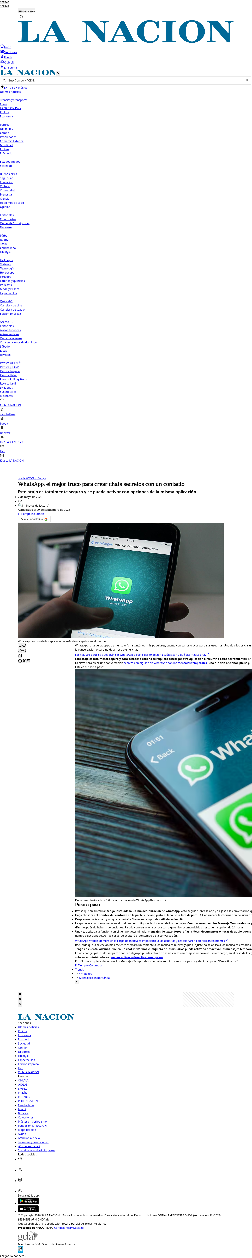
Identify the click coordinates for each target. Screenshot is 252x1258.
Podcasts (6, 285)
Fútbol (4, 235)
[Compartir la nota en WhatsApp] (24, 651)
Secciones (10, 52)
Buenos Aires (8, 174)
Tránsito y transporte (13, 100)
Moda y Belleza (9, 289)
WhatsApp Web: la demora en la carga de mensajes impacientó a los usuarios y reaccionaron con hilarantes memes (150, 941)
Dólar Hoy (6, 129)
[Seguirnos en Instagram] (20, 1181)
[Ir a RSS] (20, 1191)
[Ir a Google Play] (28, 1203)
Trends (79, 969)
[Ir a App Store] (28, 1211)
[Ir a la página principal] (126, 42)
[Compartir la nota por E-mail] (28, 661)
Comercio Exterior (11, 141)
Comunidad (7, 190)
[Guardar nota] (20, 645)
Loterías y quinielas (12, 281)
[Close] (20, 994)
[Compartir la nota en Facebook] (20, 661)
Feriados (5, 277)
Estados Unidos (10, 161)
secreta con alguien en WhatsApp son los (165, 663)
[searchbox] (124, 80)
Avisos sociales (9, 334)
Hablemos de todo (12, 203)
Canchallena (8, 248)
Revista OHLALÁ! (10, 363)
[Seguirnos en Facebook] (20, 1159)
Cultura (5, 186)
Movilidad (6, 145)
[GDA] (28, 1240)
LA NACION (26, 478)
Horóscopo (7, 272)
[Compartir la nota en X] (24, 661)
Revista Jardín (8, 383)
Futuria (4, 125)
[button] (126, 266)
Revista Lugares (10, 371)
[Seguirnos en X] (20, 1170)
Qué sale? (6, 301)
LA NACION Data (10, 108)
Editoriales (7, 215)
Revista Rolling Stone (13, 379)
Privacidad (77, 1228)
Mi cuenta (10, 68)
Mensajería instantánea (94, 978)
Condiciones (62, 1228)
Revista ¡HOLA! (9, 367)
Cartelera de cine (11, 305)
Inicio (7, 47)
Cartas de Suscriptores (14, 223)
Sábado (5, 346)
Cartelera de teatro (12, 309)
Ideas (3, 351)
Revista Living (8, 375)
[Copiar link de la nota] (20, 656)
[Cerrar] (58, 73)
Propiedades (8, 137)
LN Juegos (6, 260)
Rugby (4, 240)
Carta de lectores (11, 338)
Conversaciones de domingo (18, 342)
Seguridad (6, 178)
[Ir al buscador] (21, 16)
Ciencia (4, 198)
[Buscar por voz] (247, 80)
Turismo (5, 264)
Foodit (8, 57)
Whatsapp (85, 974)
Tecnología (7, 268)
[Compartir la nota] (20, 651)
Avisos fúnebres (10, 330)
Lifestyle (40, 478)
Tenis (3, 244)
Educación (6, 182)
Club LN (9, 62)
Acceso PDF (7, 322)
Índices (4, 149)
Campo (4, 133)
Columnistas (8, 219)
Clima (3, 104)
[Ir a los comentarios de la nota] (24, 645)
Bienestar (6, 194)
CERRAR (4, 2)
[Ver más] (77, 982)
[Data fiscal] (20, 1252)
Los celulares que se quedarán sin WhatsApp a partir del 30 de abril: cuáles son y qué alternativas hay (140, 655)
